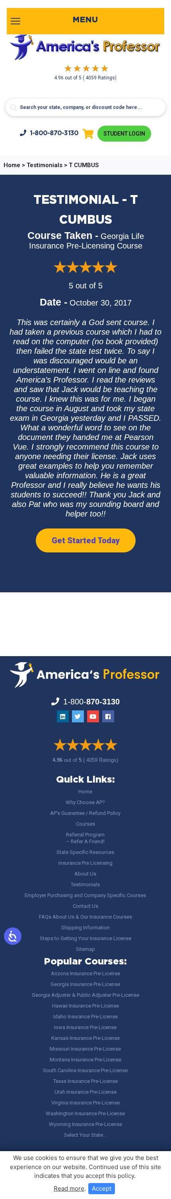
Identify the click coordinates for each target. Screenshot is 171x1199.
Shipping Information (85, 928)
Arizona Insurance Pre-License (85, 973)
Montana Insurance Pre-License (85, 1060)
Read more (69, 1188)
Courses (85, 824)
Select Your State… (85, 1135)
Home (85, 792)
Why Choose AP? (85, 802)
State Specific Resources (85, 852)
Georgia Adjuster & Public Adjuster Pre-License (85, 995)
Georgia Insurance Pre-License (85, 984)
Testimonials (85, 884)
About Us (85, 874)
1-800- (54, 133)
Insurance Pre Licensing (85, 863)
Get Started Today (86, 540)
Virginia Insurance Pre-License (85, 1103)
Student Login (124, 133)
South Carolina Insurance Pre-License (85, 1070)
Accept (101, 1188)
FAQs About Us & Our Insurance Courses (85, 917)
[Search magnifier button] (13, 107)
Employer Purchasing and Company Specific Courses (85, 895)
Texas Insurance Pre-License (85, 1081)
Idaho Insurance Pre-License (85, 1017)
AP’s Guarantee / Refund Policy (85, 813)
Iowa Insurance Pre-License (85, 1027)
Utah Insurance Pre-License (85, 1092)
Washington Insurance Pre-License (85, 1113)
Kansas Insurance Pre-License (85, 1038)
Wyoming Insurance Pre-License (85, 1124)
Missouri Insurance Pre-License (85, 1049)
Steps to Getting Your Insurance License (85, 938)
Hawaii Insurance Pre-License (85, 1006)
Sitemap (85, 949)
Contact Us (85, 906)
